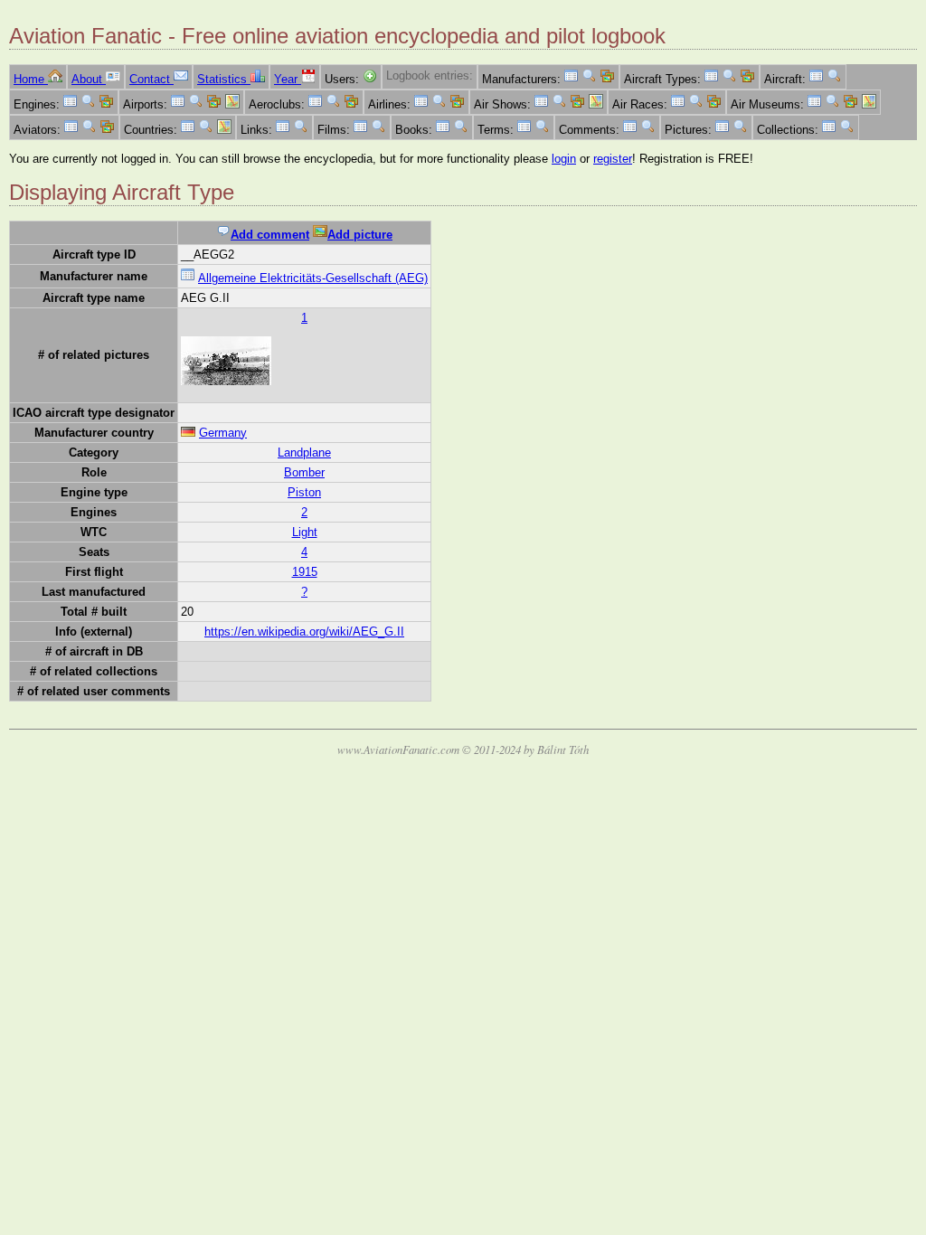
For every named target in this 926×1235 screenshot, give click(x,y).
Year (287, 79)
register (612, 158)
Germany (223, 432)
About (88, 79)
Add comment (270, 234)
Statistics (223, 79)
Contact (151, 79)
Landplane (304, 452)
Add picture (359, 234)
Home (31, 79)
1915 (304, 572)
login (564, 158)
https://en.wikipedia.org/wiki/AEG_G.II (304, 631)
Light (304, 532)
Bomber (304, 472)
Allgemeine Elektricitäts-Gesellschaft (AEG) (313, 278)
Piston (304, 492)
